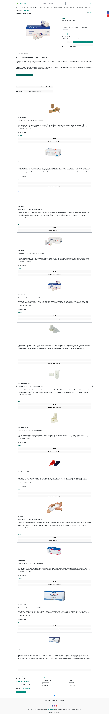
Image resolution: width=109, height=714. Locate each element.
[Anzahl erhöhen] (66, 42)
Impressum (47, 700)
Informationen (72, 677)
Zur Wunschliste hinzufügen (83, 45)
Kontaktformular (26, 688)
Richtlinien (71, 686)
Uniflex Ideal (21, 560)
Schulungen (71, 680)
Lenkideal (20, 516)
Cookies (62, 700)
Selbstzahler (65, 38)
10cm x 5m (77, 27)
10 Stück (70, 34)
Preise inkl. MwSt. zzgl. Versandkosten (70, 21)
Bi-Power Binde (22, 117)
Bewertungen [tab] (25, 53)
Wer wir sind (71, 683)
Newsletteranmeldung (47, 678)
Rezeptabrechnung (46, 683)
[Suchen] (64, 3)
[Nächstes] (93, 386)
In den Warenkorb (83, 41)
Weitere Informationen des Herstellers (24, 74)
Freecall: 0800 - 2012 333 (22, 681)
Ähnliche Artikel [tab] (19, 96)
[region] (38, 30)
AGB (59, 700)
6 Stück (65, 34)
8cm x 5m (71, 27)
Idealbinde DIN (22, 339)
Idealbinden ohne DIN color (25, 471)
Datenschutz (54, 700)
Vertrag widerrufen (21, 691)
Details (54, 138)
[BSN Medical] (90, 13)
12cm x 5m (84, 27)
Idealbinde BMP (22, 294)
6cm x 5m (65, 27)
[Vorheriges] (16, 386)
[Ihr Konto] (85, 3)
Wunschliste (45, 686)
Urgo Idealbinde (22, 604)
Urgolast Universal (23, 649)
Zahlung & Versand (46, 680)
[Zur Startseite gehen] (21, 3)
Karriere (70, 678)
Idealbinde (21, 206)
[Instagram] (108, 14)
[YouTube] (108, 16)
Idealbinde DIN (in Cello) (24, 383)
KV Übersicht (72, 685)
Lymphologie (71, 682)
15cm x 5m (65, 29)
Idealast (20, 161)
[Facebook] (108, 12)
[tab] (19, 54)
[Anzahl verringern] (63, 42)
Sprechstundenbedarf (75, 38)
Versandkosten (51, 709)
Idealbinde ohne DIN (23, 427)
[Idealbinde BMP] (38, 30)
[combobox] (53, 3)
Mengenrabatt (45, 685)
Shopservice (45, 677)
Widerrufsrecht (45, 682)
